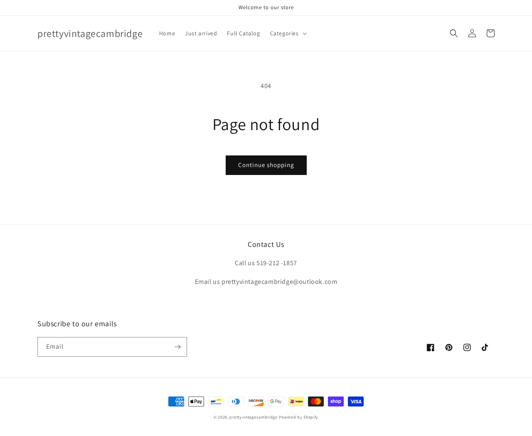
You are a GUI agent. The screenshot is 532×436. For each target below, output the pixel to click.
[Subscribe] (177, 347)
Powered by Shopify (299, 417)
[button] (287, 33)
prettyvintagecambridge (253, 417)
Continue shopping (266, 165)
